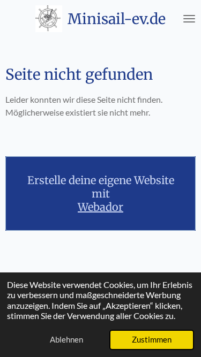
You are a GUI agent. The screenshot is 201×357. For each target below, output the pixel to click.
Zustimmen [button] (152, 339)
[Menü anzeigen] (189, 18)
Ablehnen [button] (66, 339)
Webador (100, 207)
